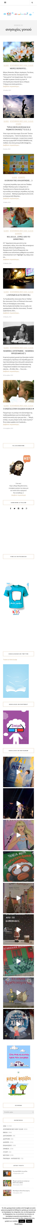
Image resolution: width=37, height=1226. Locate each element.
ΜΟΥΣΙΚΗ (6, 1155)
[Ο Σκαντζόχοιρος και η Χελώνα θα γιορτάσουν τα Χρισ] (18, 992)
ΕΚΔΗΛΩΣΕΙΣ (7, 1145)
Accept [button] (22, 1221)
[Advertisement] (18, 530)
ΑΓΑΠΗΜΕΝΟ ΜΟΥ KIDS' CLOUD (21, 65)
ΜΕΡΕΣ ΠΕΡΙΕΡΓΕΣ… (18, 68)
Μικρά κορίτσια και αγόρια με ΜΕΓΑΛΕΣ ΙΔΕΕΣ (21, 1181)
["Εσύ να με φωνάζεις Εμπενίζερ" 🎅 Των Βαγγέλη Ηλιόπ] (18, 898)
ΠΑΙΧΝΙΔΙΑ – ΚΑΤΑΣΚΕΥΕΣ (11, 1158)
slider (6, 65)
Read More (18, 1224)
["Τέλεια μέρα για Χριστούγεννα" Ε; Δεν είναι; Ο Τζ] (18, 866)
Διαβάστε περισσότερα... (11, 86)
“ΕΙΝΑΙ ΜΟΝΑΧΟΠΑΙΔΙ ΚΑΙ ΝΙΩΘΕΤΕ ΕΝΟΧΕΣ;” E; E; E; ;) (18, 128)
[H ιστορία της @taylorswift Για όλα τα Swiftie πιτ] (18, 835)
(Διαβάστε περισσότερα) (18, 495)
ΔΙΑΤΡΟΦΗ (6, 1139)
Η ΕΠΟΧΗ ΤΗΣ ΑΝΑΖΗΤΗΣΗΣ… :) (18, 180)
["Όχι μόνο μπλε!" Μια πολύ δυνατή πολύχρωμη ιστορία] (18, 772)
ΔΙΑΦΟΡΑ (21, 177)
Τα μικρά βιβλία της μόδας (20, 1171)
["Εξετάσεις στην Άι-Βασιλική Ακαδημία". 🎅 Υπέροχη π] (18, 961)
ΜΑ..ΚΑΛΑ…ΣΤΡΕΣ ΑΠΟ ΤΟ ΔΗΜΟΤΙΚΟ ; (18, 237)
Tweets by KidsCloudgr (10, 659)
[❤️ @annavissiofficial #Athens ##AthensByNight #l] (18, 803)
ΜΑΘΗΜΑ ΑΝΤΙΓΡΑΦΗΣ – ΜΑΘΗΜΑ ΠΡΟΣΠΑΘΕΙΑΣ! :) (18, 352)
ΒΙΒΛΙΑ (5, 1132)
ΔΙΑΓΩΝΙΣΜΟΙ (7, 1136)
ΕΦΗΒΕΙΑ (6, 1149)
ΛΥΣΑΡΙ (18, 124)
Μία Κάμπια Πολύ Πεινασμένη (21, 1190)
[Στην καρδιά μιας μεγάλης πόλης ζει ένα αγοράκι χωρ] (18, 1024)
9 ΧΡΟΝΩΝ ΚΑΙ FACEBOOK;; (19, 295)
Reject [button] (29, 1221)
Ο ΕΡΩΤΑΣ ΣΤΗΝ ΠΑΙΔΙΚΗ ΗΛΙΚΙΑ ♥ (18, 408)
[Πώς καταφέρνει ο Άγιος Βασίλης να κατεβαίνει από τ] (18, 929)
